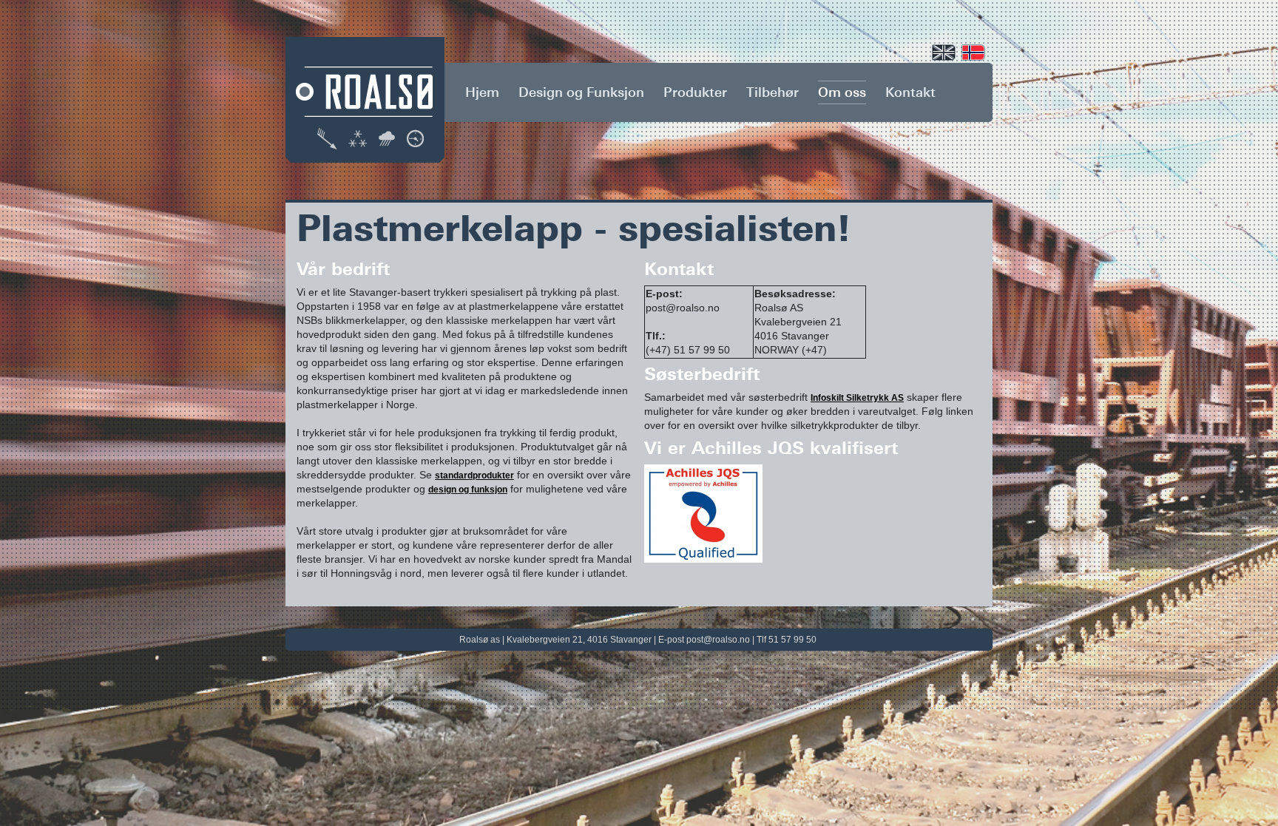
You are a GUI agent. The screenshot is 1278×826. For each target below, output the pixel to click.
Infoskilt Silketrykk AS (857, 398)
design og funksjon (467, 489)
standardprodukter (474, 475)
